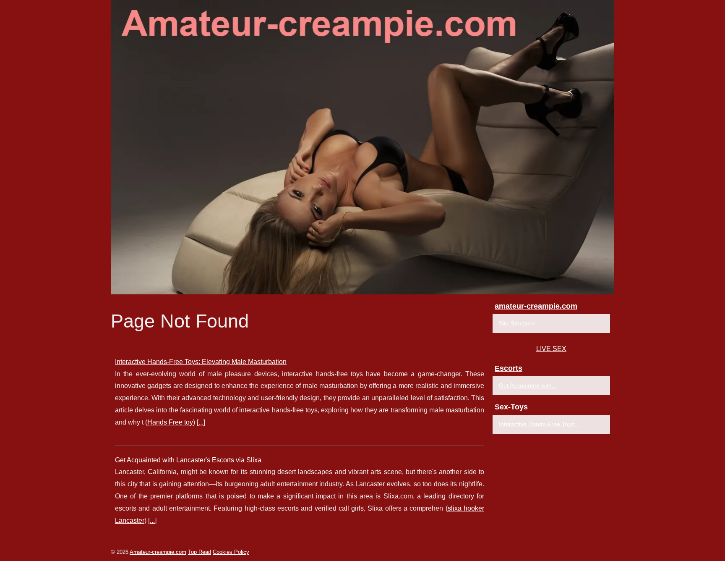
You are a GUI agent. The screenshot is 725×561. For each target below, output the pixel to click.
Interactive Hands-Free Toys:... (540, 424)
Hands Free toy (170, 422)
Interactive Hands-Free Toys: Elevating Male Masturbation (201, 361)
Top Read (199, 552)
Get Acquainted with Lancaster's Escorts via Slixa (188, 460)
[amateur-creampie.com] (362, 147)
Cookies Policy (231, 552)
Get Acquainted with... (528, 385)
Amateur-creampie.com (158, 552)
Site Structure (517, 323)
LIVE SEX (551, 348)
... (200, 422)
